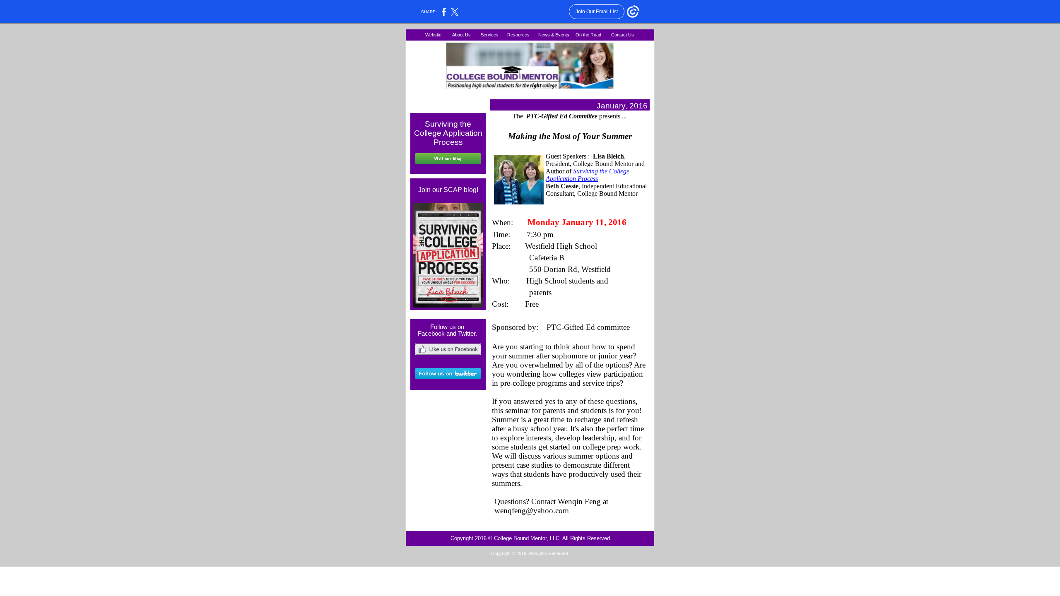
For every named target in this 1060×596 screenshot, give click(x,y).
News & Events (554, 34)
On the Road (588, 34)
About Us (461, 34)
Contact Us (623, 34)
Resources (518, 34)
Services (490, 34)
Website (434, 34)
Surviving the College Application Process (587, 175)
